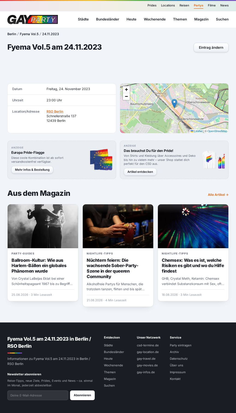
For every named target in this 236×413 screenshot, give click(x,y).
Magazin (201, 19)
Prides (152, 5)
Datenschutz (179, 358)
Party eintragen (181, 345)
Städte (83, 19)
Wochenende (155, 19)
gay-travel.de (146, 358)
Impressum (178, 372)
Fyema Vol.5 (29, 34)
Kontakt (175, 379)
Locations (168, 5)
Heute (131, 19)
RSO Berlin (55, 111)
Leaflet (198, 131)
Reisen (184, 5)
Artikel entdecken (140, 172)
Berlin (11, 34)
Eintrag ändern (211, 47)
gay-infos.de (146, 372)
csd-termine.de (148, 345)
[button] (174, 103)
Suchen (222, 19)
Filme (212, 5)
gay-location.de (148, 352)
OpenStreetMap (217, 131)
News (224, 5)
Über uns (176, 365)
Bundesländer (107, 19)
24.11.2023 (50, 34)
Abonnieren (82, 395)
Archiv (174, 352)
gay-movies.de (147, 365)
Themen (180, 19)
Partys (198, 5)
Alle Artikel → (218, 195)
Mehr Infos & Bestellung (32, 169)
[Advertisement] (118, 68)
